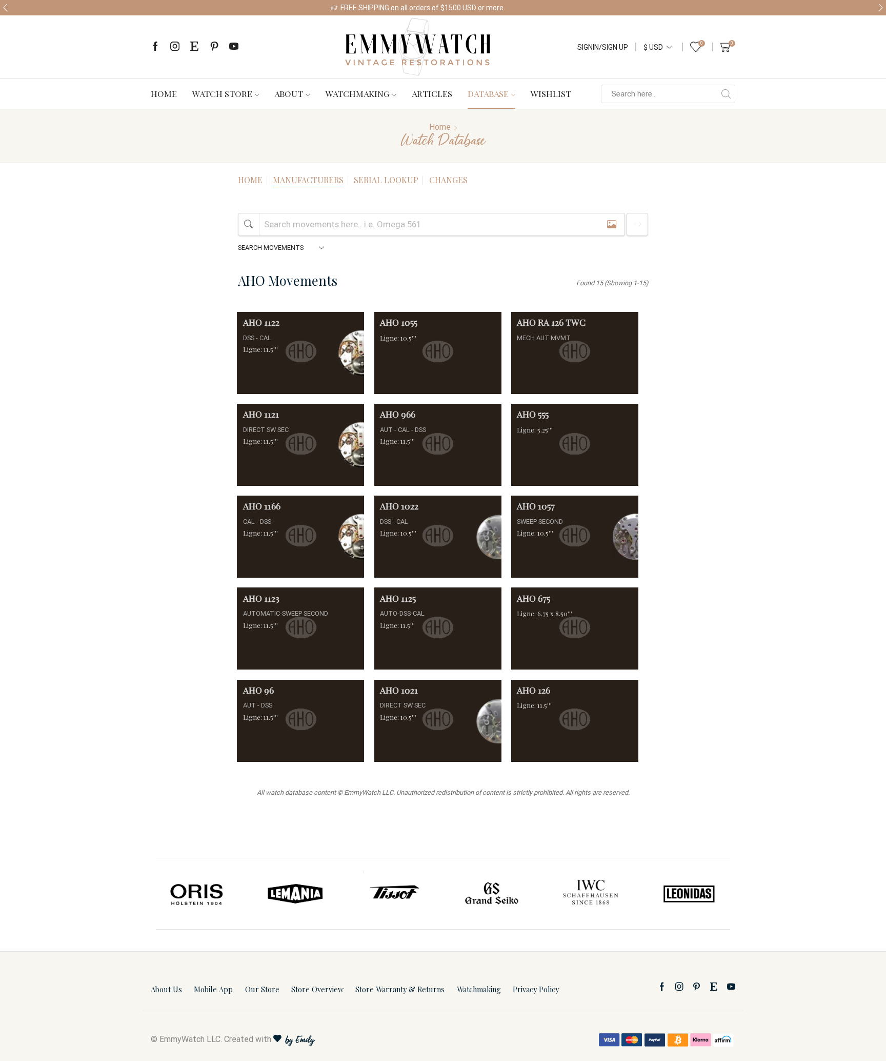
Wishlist (551, 93)
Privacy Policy (536, 989)
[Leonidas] (688, 894)
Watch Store (222, 93)
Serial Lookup (386, 179)
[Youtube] (233, 47)
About (288, 93)
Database (488, 93)
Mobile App (213, 989)
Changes (448, 179)
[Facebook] (155, 47)
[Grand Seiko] (492, 894)
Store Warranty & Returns (400, 989)
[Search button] (726, 94)
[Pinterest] (214, 47)
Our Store (262, 989)
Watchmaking (358, 93)
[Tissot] (393, 894)
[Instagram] (174, 47)
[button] (5, 7)
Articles (432, 93)
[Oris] (197, 894)
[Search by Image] (611, 224)
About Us (166, 989)
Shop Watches (532, 8)
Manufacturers (308, 179)
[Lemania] (295, 894)
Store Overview (317, 989)
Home (164, 93)
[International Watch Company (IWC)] (590, 894)
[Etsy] (194, 47)
